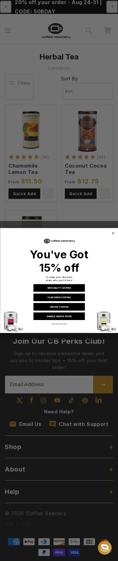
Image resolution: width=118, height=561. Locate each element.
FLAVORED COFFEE (59, 297)
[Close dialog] (112, 233)
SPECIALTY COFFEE (59, 288)
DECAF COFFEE (59, 306)
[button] (105, 548)
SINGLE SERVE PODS (59, 316)
